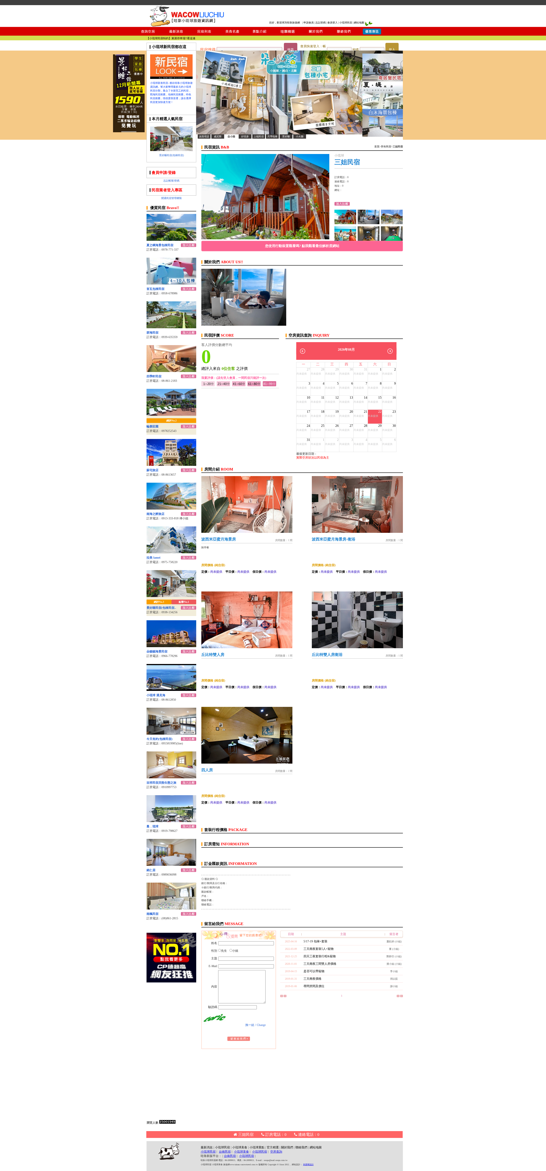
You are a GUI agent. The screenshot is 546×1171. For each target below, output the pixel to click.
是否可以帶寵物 (313, 971)
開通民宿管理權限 (171, 198)
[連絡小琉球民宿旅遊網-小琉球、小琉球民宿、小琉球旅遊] (343, 34)
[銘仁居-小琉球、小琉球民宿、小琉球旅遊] (171, 864)
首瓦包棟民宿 (155, 289)
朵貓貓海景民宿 (157, 651)
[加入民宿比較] (188, 246)
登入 (392, 49)
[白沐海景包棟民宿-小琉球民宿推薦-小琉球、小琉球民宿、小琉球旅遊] (382, 135)
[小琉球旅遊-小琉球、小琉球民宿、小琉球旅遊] (171, 78)
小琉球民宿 (345, 22)
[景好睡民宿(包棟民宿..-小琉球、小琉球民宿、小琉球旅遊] (171, 596)
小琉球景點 (257, 1147)
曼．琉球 (152, 826)
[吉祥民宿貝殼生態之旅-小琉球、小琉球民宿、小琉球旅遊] (171, 777)
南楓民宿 (152, 913)
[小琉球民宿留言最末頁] (401, 996)
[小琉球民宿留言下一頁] (398, 996)
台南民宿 (225, 1151)
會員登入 (332, 22)
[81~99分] (269, 385)
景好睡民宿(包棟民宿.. (161, 607)
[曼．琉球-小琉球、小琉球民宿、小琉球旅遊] (171, 821)
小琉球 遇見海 (156, 695)
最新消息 (207, 1147)
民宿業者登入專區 (167, 190)
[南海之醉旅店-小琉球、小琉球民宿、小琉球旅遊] (171, 508)
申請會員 (308, 22)
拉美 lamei (153, 557)
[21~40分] (223, 385)
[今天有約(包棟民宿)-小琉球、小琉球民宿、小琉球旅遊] (171, 733)
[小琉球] (392, 239)
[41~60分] (238, 385)
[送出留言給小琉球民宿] (238, 1040)
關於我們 (287, 1147)
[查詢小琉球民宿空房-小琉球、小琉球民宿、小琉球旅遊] (148, 34)
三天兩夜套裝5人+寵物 (318, 948)
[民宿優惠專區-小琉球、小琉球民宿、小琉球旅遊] (372, 34)
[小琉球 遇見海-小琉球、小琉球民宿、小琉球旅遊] (171, 690)
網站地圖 (359, 22)
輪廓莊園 (152, 426)
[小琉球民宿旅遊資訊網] (187, 26)
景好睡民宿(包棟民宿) (171, 155)
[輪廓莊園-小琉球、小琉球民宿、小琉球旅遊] (171, 414)
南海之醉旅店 (155, 514)
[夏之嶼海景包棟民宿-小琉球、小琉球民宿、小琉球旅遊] (171, 239)
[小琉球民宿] (345, 239)
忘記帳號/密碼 (171, 180)
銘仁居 (151, 870)
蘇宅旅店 (152, 470)
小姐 (235, 950)
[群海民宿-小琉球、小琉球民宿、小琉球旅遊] (171, 327)
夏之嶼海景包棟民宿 (160, 245)
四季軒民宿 (154, 376)
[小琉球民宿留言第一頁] (281, 996)
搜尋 (290, 49)
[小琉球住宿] (392, 223)
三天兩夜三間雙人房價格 (319, 963)
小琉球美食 (239, 1147)
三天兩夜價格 (312, 978)
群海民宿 (152, 332)
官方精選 (273, 1147)
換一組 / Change (255, 1025)
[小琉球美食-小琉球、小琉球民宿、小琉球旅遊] (231, 34)
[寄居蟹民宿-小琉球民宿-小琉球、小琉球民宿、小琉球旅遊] (382, 80)
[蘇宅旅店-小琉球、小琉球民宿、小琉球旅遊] (171, 464)
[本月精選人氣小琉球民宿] (171, 150)
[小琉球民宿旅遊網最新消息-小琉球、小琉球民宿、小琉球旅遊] (176, 34)
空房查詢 (276, 1151)
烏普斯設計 (308, 1164)
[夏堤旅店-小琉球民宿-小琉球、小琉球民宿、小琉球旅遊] (382, 108)
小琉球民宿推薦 (185, 38)
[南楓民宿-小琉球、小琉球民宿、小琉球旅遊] (171, 908)
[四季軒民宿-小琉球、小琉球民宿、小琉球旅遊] (171, 371)
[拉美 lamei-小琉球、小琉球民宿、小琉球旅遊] (171, 552)
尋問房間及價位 (313, 986)
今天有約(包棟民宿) (160, 739)
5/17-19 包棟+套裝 (315, 941)
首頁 (376, 146)
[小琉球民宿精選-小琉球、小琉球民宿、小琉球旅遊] (287, 34)
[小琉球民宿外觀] (368, 223)
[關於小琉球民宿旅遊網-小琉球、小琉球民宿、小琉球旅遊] (315, 34)
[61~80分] (254, 385)
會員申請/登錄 (164, 172)
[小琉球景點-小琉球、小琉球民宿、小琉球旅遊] (259, 34)
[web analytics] (167, 1122)
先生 (224, 950)
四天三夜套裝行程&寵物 (319, 956)
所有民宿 (386, 146)
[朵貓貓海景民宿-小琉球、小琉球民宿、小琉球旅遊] (171, 646)
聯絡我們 (301, 1147)
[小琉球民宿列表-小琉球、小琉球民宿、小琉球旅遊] (204, 34)
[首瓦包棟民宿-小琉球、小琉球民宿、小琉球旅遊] (171, 283)
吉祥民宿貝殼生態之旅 (161, 782)
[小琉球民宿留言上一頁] (285, 996)
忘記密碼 (320, 22)
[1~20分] (208, 385)
